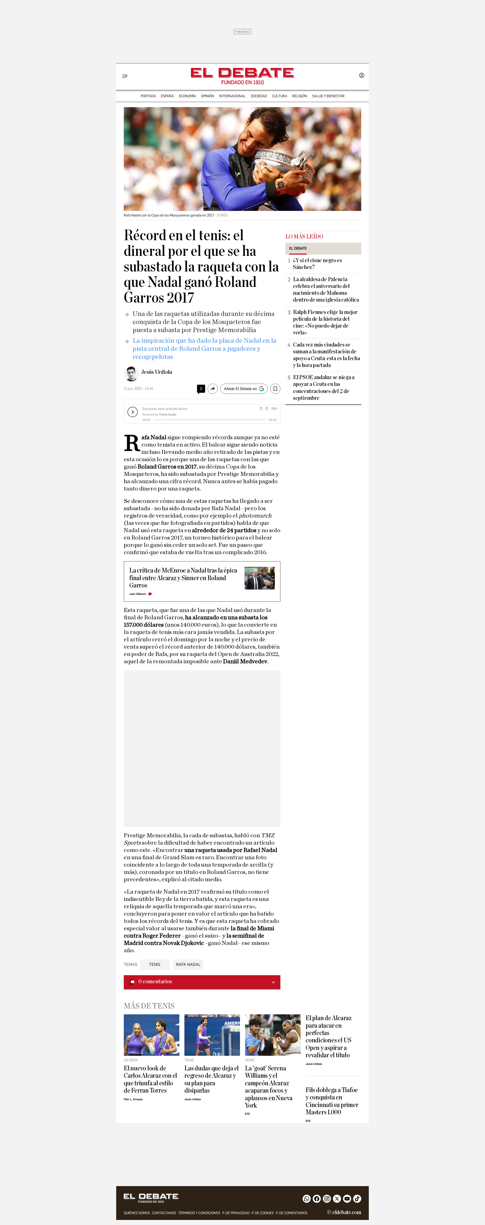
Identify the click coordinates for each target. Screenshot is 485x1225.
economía (187, 96)
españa (167, 96)
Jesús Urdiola (156, 372)
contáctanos (164, 1213)
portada (148, 96)
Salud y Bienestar (328, 96)
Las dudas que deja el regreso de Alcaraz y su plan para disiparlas (211, 1079)
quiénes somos (137, 1213)
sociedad (259, 96)
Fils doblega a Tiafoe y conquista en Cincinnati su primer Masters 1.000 (332, 1101)
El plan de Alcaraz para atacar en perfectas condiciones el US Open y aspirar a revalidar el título (329, 1037)
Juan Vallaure (137, 594)
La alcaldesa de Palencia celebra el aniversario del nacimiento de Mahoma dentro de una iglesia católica (326, 289)
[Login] (362, 75)
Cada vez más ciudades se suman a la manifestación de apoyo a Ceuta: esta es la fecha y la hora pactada (326, 355)
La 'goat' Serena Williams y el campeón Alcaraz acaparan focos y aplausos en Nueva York (269, 1087)
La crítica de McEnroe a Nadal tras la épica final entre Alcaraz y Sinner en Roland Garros (183, 578)
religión (299, 96)
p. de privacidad (236, 1213)
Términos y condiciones (199, 1213)
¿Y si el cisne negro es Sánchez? (317, 263)
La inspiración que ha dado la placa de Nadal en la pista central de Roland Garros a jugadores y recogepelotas (204, 348)
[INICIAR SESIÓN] (362, 75)
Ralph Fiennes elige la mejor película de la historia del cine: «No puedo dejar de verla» (325, 322)
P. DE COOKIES (263, 1213)
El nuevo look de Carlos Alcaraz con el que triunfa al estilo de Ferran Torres (150, 1079)
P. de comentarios (291, 1213)
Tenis (154, 964)
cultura (279, 96)
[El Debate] (242, 73)
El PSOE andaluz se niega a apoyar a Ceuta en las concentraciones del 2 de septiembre (323, 387)
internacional (232, 96)
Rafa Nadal (188, 964)
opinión (207, 96)
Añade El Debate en (240, 388)
